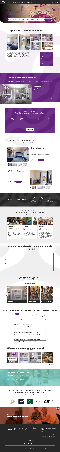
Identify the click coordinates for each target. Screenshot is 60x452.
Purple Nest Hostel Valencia (18, 428)
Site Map (43, 448)
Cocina (36, 81)
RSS (45, 448)
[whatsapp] (57, 408)
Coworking (29, 81)
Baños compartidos (45, 81)
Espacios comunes (20, 81)
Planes (23, 2)
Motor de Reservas (39, 448)
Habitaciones (10, 81)
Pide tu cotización (30, 283)
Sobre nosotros (27, 429)
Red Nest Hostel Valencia (18, 429)
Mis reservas (27, 430)
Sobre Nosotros (29, 2)
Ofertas (16, 2)
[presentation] (51, 81)
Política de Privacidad (33, 448)
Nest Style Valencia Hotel (18, 433)
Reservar (41, 159)
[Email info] (5, 261)
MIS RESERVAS (53, 2)
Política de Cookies (23, 448)
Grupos (20, 2)
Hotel (13, 2)
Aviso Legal (28, 448)
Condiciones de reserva (17, 448)
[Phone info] (5, 263)
